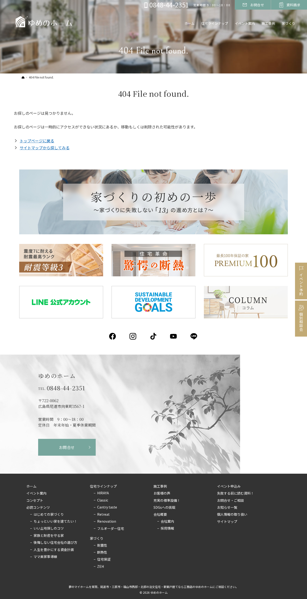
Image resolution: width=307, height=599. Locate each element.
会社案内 (167, 521)
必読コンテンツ (38, 507)
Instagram (133, 336)
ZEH (100, 566)
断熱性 (102, 552)
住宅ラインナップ (103, 486)
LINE (194, 336)
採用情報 (167, 528)
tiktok (153, 336)
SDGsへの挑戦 (164, 507)
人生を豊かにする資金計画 (54, 550)
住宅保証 (104, 559)
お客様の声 (162, 493)
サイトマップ (227, 522)
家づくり (96, 538)
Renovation (106, 521)
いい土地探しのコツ (49, 528)
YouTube (173, 336)
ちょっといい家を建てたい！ (55, 521)
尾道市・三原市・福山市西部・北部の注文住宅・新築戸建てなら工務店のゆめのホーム (156, 587)
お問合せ (67, 447)
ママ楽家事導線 (45, 557)
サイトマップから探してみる (45, 148)
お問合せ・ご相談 (230, 500)
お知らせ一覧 (227, 507)
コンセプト (34, 500)
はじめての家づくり (49, 514)
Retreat (103, 514)
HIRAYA (103, 493)
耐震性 (102, 545)
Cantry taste (107, 507)
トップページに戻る (37, 141)
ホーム (31, 486)
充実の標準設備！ (167, 500)
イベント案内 (36, 493)
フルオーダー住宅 (110, 528)
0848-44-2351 (66, 388)
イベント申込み (229, 486)
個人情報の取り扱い (232, 514)
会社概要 (160, 514)
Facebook (113, 336)
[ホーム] (23, 77)
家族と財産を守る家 (49, 535)
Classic (102, 500)
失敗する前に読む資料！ (235, 493)
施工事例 (160, 486)
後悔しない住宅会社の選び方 (55, 542)
